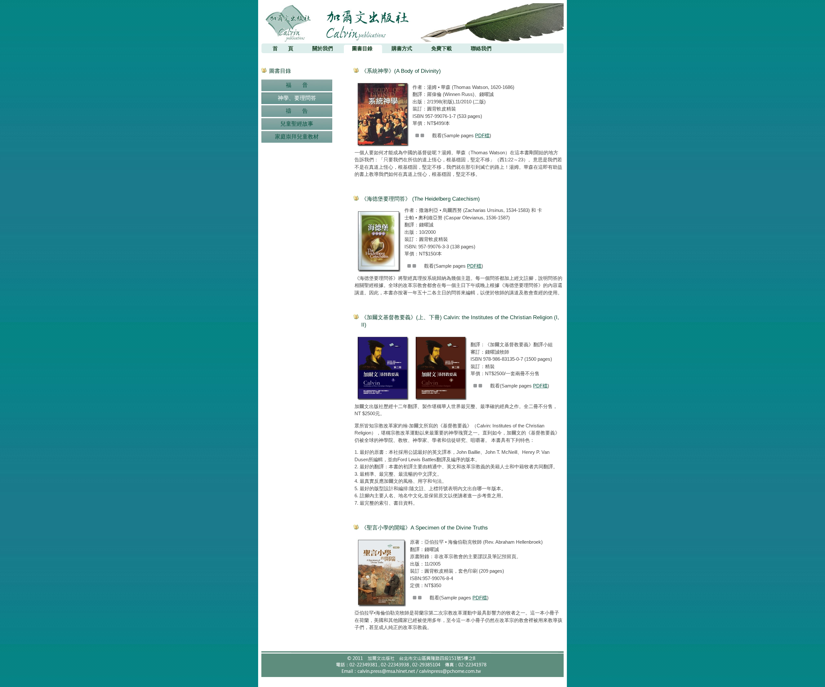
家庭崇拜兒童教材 (297, 137)
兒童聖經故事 (296, 124)
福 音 (297, 85)
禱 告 (297, 111)
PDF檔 (482, 135)
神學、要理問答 (297, 98)
